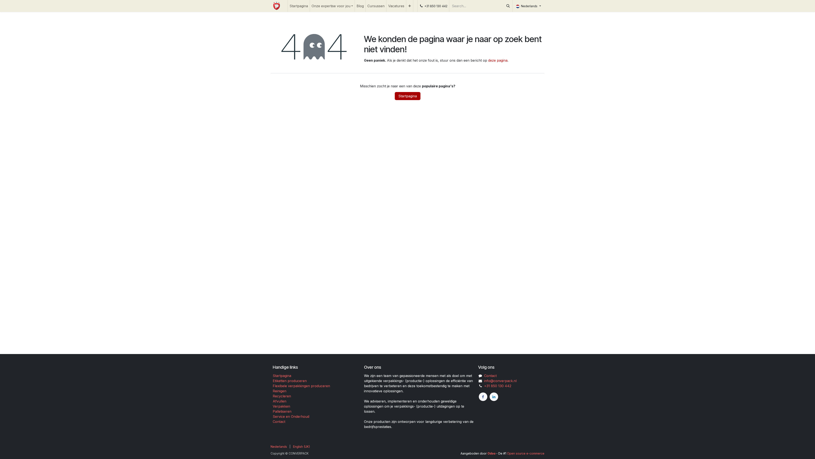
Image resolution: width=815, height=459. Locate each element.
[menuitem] (299, 6)
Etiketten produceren (290, 381)
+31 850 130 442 (496, 386)
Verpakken (281, 406)
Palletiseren (282, 411)
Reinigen (279, 391)
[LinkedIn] (494, 396)
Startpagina (407, 96)
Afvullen (279, 401)
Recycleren (282, 396)
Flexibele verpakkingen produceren (301, 386)
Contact (279, 421)
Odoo (492, 453)
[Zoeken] (508, 6)
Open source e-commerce (525, 453)
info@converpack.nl (500, 381)
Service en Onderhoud (291, 416)
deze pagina (497, 60)
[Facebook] (483, 396)
